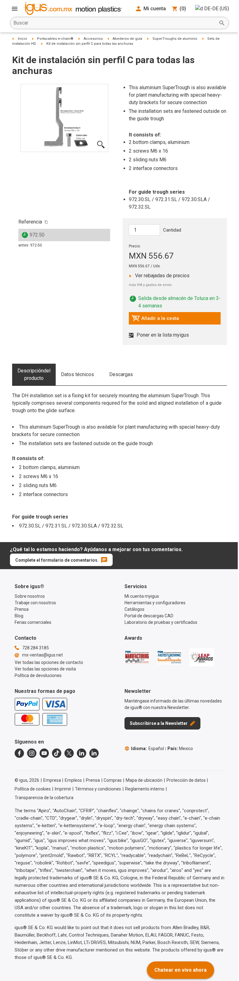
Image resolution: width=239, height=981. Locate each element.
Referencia (30, 222)
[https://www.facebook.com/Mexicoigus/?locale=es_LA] (19, 753)
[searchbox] (114, 23)
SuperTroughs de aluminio (174, 39)
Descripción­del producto (33, 374)
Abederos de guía (127, 39)
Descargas (121, 374)
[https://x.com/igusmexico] (69, 753)
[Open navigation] (14, 8)
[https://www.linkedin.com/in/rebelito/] (94, 753)
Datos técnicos (77, 374)
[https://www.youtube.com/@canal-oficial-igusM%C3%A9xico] (44, 753)
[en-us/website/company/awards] (136, 657)
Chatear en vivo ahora (180, 970)
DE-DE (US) (216, 9)
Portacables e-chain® (55, 39)
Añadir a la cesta (155, 319)
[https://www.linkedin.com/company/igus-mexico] (81, 753)
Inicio (22, 39)
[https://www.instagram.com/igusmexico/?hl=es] (31, 753)
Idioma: (147, 748)
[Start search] (222, 23)
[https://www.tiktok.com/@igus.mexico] (56, 753)
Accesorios (93, 39)
